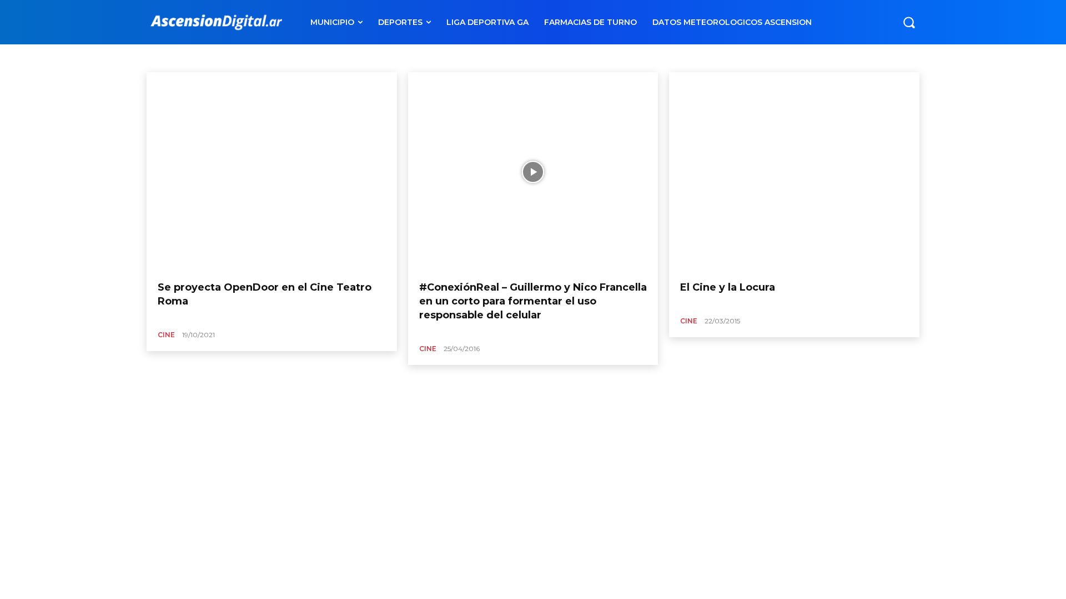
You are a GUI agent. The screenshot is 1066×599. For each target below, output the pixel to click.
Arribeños (315, 57)
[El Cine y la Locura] (794, 172)
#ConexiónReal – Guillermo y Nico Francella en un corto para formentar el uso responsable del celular (533, 301)
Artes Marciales (365, 57)
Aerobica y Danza (212, 57)
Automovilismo (503, 57)
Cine (166, 335)
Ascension (414, 57)
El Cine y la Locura (727, 287)
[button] (908, 22)
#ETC (167, 57)
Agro (257, 57)
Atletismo (455, 57)
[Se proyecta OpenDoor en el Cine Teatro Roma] (272, 172)
